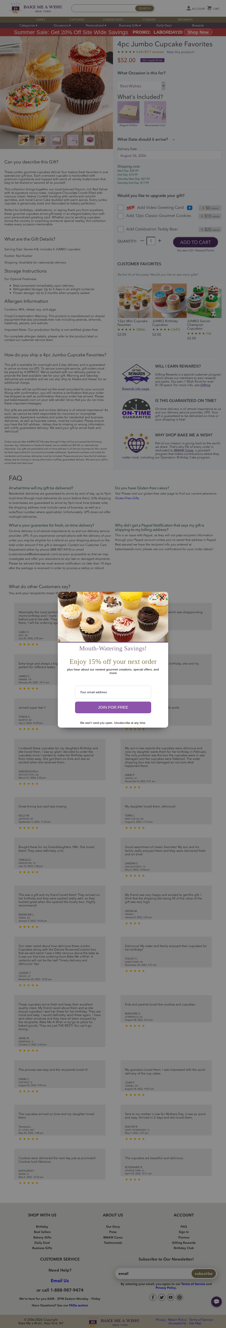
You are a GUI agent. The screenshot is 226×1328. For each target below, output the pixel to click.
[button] (113, 707)
